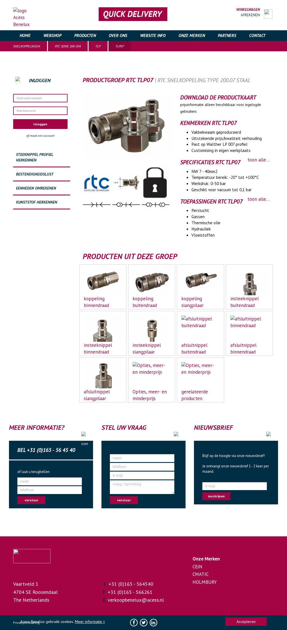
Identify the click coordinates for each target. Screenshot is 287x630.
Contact (257, 35)
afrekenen (250, 15)
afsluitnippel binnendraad (243, 348)
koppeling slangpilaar (192, 302)
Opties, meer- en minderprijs (150, 395)
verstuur (31, 500)
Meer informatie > (90, 621)
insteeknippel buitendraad (244, 302)
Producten (85, 35)
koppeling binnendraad (96, 302)
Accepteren (246, 621)
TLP (98, 46)
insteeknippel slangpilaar (147, 348)
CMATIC (201, 574)
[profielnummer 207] (127, 182)
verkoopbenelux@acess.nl (136, 600)
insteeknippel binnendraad (98, 348)
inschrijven (216, 496)
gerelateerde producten (194, 395)
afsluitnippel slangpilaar (97, 395)
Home (25, 35)
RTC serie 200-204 (68, 46)
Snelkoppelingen (26, 46)
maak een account (42, 135)
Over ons (118, 35)
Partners (227, 35)
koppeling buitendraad (145, 302)
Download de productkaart (218, 97)
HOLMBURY (205, 582)
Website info (153, 35)
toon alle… (258, 160)
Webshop (52, 35)
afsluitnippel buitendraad (194, 348)
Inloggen (40, 124)
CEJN (197, 567)
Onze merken (192, 35)
